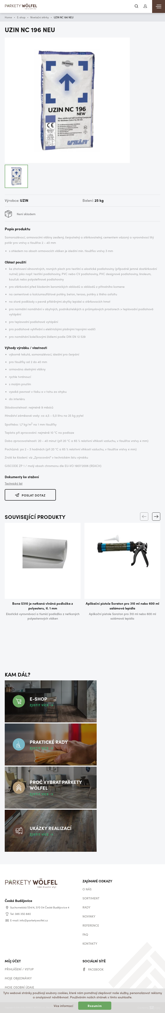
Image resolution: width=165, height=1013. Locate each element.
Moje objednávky (18, 978)
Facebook (96, 969)
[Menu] (158, 6)
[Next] (156, 516)
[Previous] (144, 516)
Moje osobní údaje (19, 987)
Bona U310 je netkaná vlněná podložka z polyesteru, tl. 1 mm (42, 606)
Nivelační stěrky (39, 17)
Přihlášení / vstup (19, 969)
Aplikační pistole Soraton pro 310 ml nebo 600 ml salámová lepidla (122, 606)
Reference (90, 925)
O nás (87, 889)
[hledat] (136, 6)
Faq (85, 934)
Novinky (88, 916)
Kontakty (89, 943)
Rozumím (95, 1006)
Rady (86, 907)
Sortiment (90, 898)
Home (8, 17)
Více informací (63, 1006)
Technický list (14, 483)
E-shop (21, 17)
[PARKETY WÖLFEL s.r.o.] (21, 7)
